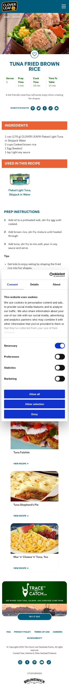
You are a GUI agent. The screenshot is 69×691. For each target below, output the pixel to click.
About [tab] (57, 284)
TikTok (49, 662)
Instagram (20, 662)
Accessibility (34, 638)
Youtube (41, 662)
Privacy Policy (22, 632)
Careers (57, 632)
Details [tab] (34, 284)
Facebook (27, 662)
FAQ (9, 632)
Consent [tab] (12, 284)
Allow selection (34, 404)
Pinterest (34, 662)
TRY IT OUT (34, 617)
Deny (34, 414)
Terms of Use (42, 632)
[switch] (60, 356)
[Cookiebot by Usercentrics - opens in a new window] (49, 274)
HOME (7, 17)
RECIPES (16, 17)
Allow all (34, 393)
